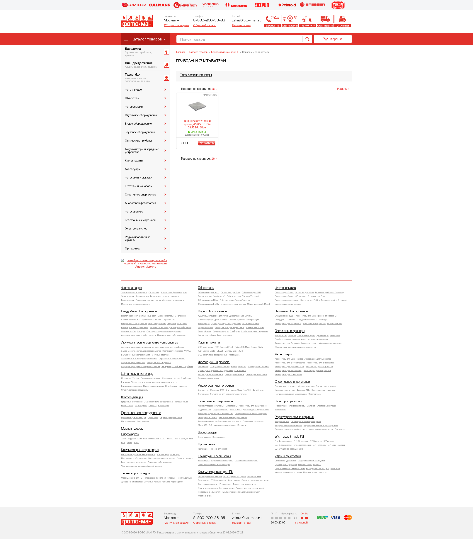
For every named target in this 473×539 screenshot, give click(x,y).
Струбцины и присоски (176, 386)
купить (209, 142)
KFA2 (162, 439)
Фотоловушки (314, 394)
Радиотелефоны (220, 410)
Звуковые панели (152, 482)
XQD (241, 351)
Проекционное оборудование (141, 413)
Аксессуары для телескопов (314, 339)
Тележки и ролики (237, 320)
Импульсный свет (147, 316)
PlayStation (280, 461)
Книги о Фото (127, 405)
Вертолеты (340, 429)
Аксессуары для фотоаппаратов (290, 363)
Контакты (272, 21)
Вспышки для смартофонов (288, 304)
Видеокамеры (127, 300)
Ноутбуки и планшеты (214, 456)
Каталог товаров (147, 39)
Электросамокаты (296, 406)
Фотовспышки (134, 106)
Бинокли (292, 335)
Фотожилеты (240, 370)
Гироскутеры (281, 406)
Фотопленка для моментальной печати (228, 394)
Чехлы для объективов (258, 366)
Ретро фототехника (302, 445)
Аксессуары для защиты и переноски (215, 413)
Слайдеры (235, 331)
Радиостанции (204, 410)
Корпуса (245, 480)
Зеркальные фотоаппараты (134, 292)
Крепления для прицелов (323, 390)
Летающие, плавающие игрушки (306, 421)
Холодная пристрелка (285, 390)
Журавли (171, 323)
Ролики (124, 327)
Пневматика (280, 386)
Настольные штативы (153, 386)
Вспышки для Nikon (304, 292)
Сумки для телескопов (256, 374)
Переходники (169, 320)
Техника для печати (219, 449)
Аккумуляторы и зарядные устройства (142, 151)
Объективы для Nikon (208, 300)
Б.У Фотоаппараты (283, 441)
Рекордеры (280, 320)
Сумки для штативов (234, 374)
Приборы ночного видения (287, 339)
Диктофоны (292, 320)
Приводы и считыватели (209, 492)
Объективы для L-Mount (258, 304)
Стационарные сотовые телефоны (251, 413)
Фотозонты (134, 320)
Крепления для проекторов (133, 417)
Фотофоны (182, 323)
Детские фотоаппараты (173, 300)
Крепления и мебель (166, 478)
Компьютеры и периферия (140, 450)
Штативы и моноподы (138, 186)
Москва (170, 20)
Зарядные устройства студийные (177, 366)
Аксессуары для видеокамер (320, 363)
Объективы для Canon (208, 292)
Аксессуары (132, 169)
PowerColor (153, 439)
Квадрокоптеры (282, 421)
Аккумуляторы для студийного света (138, 335)
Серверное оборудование (160, 462)
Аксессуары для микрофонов (310, 316)
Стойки (124, 320)
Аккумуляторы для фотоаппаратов (137, 347)
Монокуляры (281, 347)
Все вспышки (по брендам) (334, 300)
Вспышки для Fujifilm (310, 300)
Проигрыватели (184, 478)
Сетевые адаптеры (161, 355)
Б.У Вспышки (316, 441)
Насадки (141, 331)
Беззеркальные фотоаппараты (164, 296)
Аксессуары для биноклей (287, 343)
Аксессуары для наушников (288, 323)
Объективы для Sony (230, 292)
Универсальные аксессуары (288, 472)
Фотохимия (203, 394)
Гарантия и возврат (307, 21)
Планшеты (242, 425)
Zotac (123, 439)
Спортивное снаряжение (140, 194)
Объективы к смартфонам (233, 304)
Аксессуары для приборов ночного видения (321, 343)
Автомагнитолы (334, 323)
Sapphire (132, 439)
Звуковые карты (226, 488)
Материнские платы (260, 480)
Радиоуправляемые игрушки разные (321, 425)
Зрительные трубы (306, 335)
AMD (139, 439)
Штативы (125, 382)
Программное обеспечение (134, 458)
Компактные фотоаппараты (174, 292)
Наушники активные (284, 394)
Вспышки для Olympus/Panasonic (290, 296)
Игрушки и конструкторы (314, 472)
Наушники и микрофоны (314, 323)
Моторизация (252, 320)
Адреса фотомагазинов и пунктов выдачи (290, 21)
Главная (180, 52)
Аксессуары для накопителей (250, 488)
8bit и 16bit (335, 468)
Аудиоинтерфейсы (308, 320)
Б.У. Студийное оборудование (289, 449)
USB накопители (205, 347)
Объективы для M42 (251, 292)
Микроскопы (281, 335)
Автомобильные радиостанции (233, 417)
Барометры (163, 405)
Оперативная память (208, 484)
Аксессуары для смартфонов (319, 366)
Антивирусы (204, 461)
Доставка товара (325, 21)
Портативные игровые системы (290, 468)
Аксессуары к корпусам (234, 476)
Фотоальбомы (181, 402)
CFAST (220, 351)
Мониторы (175, 454)
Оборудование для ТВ (131, 478)
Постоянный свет (129, 316)
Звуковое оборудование (140, 132)
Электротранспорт (137, 228)
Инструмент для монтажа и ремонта (138, 454)
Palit (145, 439)
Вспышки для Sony (316, 296)
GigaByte (183, 439)
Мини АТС (202, 425)
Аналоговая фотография (140, 203)
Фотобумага (258, 390)
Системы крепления (138, 327)
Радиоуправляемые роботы (288, 429)
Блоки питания (254, 476)
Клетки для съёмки (207, 335)
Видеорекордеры (221, 331)
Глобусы (152, 405)
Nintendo (317, 464)
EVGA (136, 442)
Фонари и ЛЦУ (303, 390)
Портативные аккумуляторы (172, 359)
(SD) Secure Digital (206, 351)
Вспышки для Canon (284, 292)
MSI (191, 439)
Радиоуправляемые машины (288, 425)
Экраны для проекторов (171, 417)
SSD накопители (218, 480)
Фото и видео (133, 89)
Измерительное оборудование (171, 335)
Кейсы (234, 366)
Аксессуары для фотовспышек (289, 366)
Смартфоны (231, 406)
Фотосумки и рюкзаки (138, 177)
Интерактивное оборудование (135, 421)
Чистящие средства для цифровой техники (141, 466)
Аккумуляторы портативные (211, 406)
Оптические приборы (138, 140)
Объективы (132, 98)
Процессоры (225, 484)
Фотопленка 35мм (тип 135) (211, 390)
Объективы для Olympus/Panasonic (243, 296)
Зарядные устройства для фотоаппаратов (141, 351)
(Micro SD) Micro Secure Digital (249, 347)
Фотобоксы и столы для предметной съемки (170, 327)
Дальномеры (323, 335)
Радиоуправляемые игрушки (137, 239)
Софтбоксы (180, 316)
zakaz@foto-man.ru (246, 20)
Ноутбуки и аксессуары (222, 461)
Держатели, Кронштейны (240, 316)
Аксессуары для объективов (288, 374)
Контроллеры (234, 480)
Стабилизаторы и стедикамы (254, 331)
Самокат (311, 406)
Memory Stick (231, 351)
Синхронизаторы (165, 316)
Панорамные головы (150, 378)
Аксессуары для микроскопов (302, 347)
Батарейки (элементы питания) (136, 355)
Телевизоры (149, 478)
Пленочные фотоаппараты (148, 300)
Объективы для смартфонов (222, 425)
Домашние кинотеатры (132, 482)
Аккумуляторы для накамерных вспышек (140, 366)
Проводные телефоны (253, 421)
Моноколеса (280, 410)
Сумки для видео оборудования (226, 323)
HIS (176, 439)
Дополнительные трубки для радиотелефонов (219, 421)
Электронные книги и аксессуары (214, 464)
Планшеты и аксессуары (246, 461)
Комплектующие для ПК (225, 52)
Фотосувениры (134, 211)
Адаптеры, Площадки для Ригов (213, 316)
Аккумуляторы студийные (159, 362)
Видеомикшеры (224, 335)
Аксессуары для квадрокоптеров (317, 429)
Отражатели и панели (151, 320)
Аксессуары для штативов (164, 382)
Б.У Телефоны (319, 445)
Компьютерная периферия (133, 462)
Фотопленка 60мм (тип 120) (238, 390)
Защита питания (185, 458)
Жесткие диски (205, 496)
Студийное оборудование (141, 115)
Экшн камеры (127, 296)
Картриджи (203, 449)
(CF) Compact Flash (224, 347)
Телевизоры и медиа (135, 473)
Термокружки (141, 405)
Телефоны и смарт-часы (140, 220)
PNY (123, 442)
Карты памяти (134, 160)
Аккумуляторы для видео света (229, 327)
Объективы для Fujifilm (208, 304)
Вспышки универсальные (287, 300)
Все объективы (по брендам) (211, 296)
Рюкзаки (242, 366)
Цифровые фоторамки (131, 402)
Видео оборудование (138, 123)
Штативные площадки (131, 386)
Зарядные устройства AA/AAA (176, 351)
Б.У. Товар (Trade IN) (289, 436)
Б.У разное (329, 441)
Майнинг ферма (132, 428)
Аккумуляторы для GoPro (133, 362)
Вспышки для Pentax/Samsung (329, 292)
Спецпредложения (141, 65)
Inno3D (170, 439)
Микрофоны (330, 316)
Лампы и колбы (128, 331)
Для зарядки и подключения (256, 410)
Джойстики (291, 461)
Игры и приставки (288, 456)
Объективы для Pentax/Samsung (235, 300)
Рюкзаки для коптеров (208, 378)
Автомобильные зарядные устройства (139, 359)
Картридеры (234, 355)
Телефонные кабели (207, 417)
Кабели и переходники (172, 482)
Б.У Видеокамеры (283, 445)
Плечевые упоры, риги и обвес (212, 320)
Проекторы (153, 417)
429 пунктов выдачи (176, 25)
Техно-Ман (137, 78)
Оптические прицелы (326, 386)
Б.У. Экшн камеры (336, 445)
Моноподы (126, 378)
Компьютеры (163, 454)
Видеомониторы (205, 327)
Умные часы (235, 410)
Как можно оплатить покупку (342, 21)
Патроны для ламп (157, 323)
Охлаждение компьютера (210, 476)
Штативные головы (171, 378)
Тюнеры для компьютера (244, 484)
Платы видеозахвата (208, 488)
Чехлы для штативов (141, 382)
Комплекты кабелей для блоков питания (241, 492)
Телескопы (335, 335)
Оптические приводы (196, 75)
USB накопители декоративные (212, 355)
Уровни (135, 378)
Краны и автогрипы (255, 327)
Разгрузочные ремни (219, 366)
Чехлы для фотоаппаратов (210, 374)
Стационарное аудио (285, 316)
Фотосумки (203, 366)
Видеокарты (130, 434)
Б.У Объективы (301, 441)
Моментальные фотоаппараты (135, 304)
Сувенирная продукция (286, 464)
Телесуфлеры (204, 331)
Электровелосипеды (326, 406)
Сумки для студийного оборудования (164, 331)
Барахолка (138, 52)
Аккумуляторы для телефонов (169, 347)
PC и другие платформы (317, 468)
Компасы (292, 386)
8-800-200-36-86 (209, 20)
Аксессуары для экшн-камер (288, 370)
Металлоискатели (306, 386)
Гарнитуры (323, 320)
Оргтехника (132, 248)
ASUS (129, 442)
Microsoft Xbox (305, 464)
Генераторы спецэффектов (134, 323)
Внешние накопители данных (162, 458)
